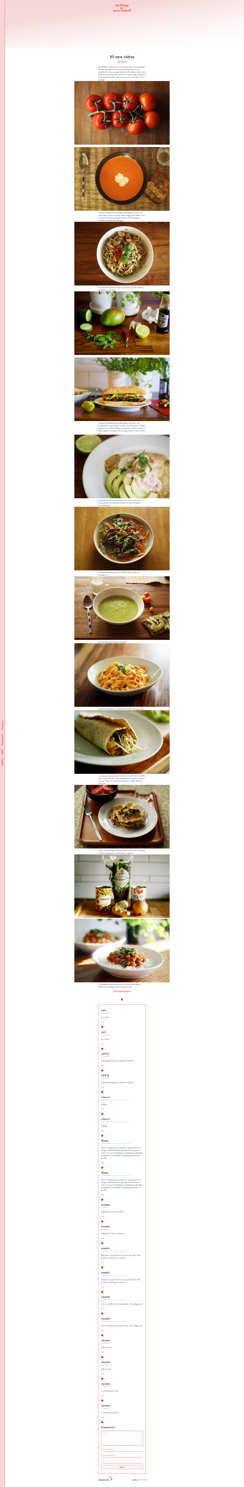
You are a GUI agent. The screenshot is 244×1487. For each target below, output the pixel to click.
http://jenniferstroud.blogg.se (118, 1251)
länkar (2, 762)
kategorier (2, 739)
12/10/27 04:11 (105, 1100)
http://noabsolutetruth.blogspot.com (120, 1143)
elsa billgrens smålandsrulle (108, 776)
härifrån (124, 287)
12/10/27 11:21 (104, 1207)
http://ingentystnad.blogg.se (118, 1299)
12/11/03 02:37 (105, 1386)
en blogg (122, 8)
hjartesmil (139, 709)
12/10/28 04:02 (105, 1251)
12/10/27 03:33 (105, 1013)
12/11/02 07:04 (105, 1343)
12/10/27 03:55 (105, 1056)
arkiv (2, 752)
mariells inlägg (112, 67)
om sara (2, 725)
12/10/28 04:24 (105, 1299)
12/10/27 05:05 (105, 1143)
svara (102, 1021)
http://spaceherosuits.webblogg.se (119, 1100)
